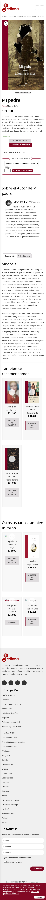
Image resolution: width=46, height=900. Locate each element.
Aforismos (6, 751)
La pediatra (12, 541)
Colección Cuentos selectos (13, 742)
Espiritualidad (7, 777)
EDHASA (22, 882)
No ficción (6, 809)
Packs (4, 822)
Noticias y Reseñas (10, 713)
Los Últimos (12, 406)
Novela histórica (8, 813)
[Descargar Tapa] (39, 23)
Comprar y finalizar (20, 144)
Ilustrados (6, 791)
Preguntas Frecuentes (11, 704)
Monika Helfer (12, 106)
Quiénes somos (8, 695)
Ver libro (12, 622)
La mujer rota (12, 605)
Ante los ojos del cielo (12, 475)
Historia (5, 786)
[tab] (10, 255)
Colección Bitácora (9, 737)
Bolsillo (5, 760)
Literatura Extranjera (14, 16)
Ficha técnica (24, 256)
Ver (12, 392)
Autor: (4, 106)
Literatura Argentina (10, 800)
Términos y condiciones (12, 726)
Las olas (32, 561)
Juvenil (4, 795)
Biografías (6, 755)
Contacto (5, 699)
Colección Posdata (9, 746)
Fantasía (5, 782)
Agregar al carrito (19, 141)
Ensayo (5, 769)
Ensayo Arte (7, 773)
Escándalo (32, 605)
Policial (4, 818)
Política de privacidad (11, 722)
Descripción (10, 256)
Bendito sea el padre (32, 408)
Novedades (7, 708)
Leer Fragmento (23, 92)
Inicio (4, 16)
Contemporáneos (29, 16)
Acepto (39, 897)
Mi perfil (5, 717)
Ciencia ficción (7, 764)
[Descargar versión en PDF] (43, 23)
